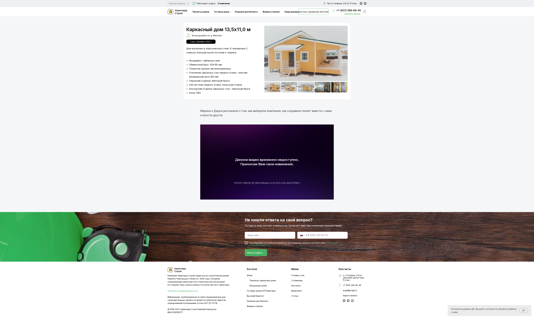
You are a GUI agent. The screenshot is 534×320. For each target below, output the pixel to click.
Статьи (294, 296)
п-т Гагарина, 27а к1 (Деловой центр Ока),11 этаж (353, 277)
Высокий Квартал (255, 296)
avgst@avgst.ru (350, 290)
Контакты (296, 285)
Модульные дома (258, 285)
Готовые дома (221, 12)
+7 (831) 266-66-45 (348, 10)
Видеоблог (296, 291)
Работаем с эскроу (206, 3)
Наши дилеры (292, 12)
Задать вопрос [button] (350, 295)
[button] (352, 13)
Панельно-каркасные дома (263, 280)
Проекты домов (201, 12)
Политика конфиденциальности (183, 291)
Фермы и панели (271, 12)
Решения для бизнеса (246, 12)
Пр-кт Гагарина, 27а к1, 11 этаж (342, 3)
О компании (224, 3)
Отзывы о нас (298, 275)
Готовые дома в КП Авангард (261, 291)
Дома (249, 275)
